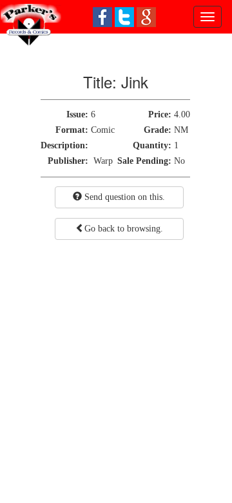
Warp (103, 161)
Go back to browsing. (123, 228)
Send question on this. (123, 197)
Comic (103, 130)
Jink (134, 81)
